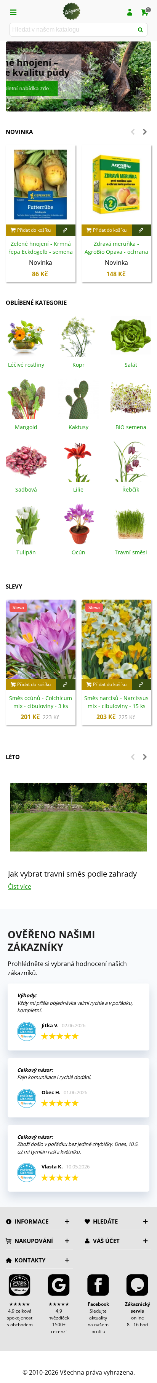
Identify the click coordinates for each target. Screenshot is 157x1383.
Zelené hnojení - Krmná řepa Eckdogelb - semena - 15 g (40, 251)
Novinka (19, 131)
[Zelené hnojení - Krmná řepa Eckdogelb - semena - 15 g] (40, 184)
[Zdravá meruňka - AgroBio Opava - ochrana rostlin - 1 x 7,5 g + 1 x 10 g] (116, 184)
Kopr (78, 364)
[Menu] (13, 11)
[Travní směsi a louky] (131, 523)
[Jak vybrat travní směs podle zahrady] (78, 817)
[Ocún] (78, 523)
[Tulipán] (26, 523)
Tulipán (26, 552)
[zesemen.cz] (71, 11)
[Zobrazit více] (66, 230)
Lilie (78, 489)
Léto (13, 757)
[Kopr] (78, 335)
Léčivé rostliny (26, 364)
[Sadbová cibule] (26, 461)
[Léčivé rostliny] (26, 335)
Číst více (19, 886)
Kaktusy (78, 427)
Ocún (78, 552)
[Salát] (131, 335)
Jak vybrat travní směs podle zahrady (72, 874)
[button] (65, 103)
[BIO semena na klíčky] (131, 398)
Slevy (14, 586)
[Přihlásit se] (129, 11)
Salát (131, 364)
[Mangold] (26, 398)
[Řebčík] (131, 461)
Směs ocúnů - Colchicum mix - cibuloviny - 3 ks (40, 702)
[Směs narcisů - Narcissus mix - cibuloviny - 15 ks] (116, 639)
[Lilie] (78, 461)
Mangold (26, 427)
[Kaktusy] (78, 398)
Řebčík (130, 489)
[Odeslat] (140, 29)
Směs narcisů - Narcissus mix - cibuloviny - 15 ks (116, 702)
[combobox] (72, 29)
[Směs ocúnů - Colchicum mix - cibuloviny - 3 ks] (40, 639)
